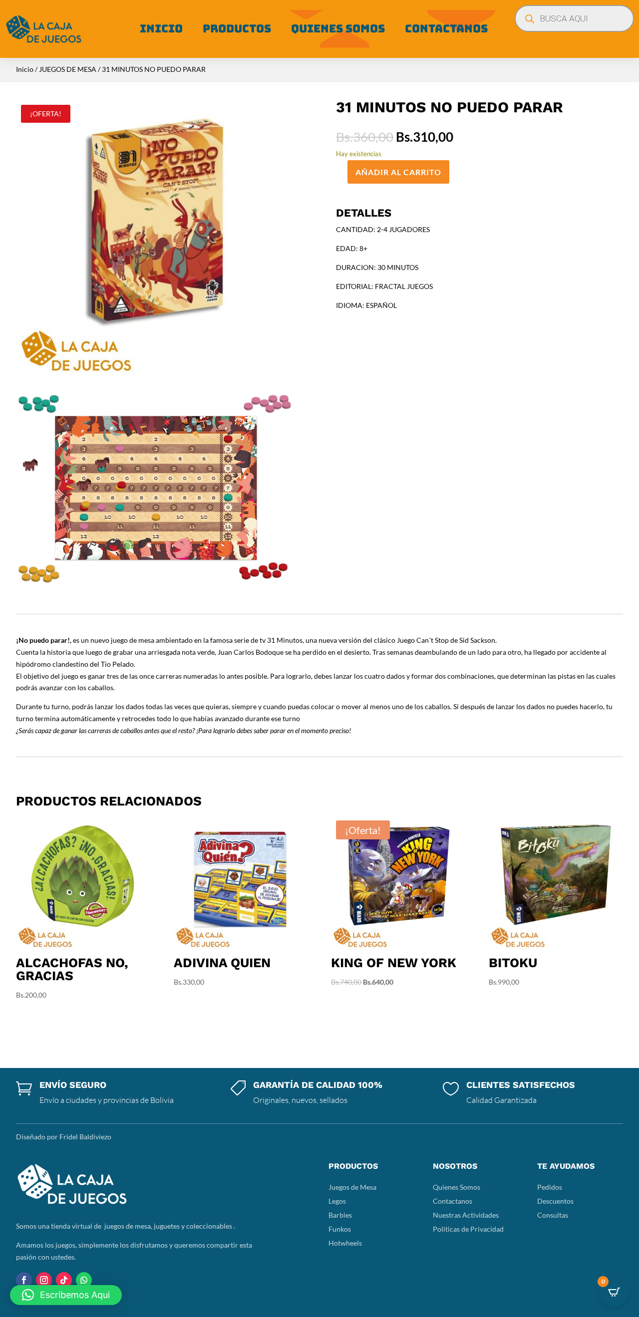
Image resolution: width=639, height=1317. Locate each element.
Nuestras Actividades (466, 1215)
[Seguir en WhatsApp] (84, 1280)
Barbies (340, 1215)
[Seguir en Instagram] (44, 1280)
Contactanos (446, 28)
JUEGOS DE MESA (67, 69)
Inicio (161, 28)
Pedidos (549, 1187)
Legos (337, 1201)
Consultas (552, 1215)
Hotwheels (345, 1243)
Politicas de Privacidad (468, 1229)
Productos (237, 28)
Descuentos (555, 1201)
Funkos (339, 1229)
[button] (66, 1295)
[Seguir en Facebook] (24, 1280)
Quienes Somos (338, 28)
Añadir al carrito (398, 172)
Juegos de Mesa (352, 1187)
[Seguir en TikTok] (64, 1280)
